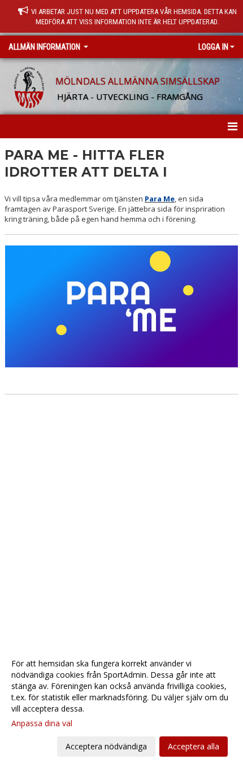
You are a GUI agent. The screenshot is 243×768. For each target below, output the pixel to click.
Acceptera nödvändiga (106, 746)
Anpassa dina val (41, 723)
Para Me (160, 199)
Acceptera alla (193, 746)
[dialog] (121, 704)
